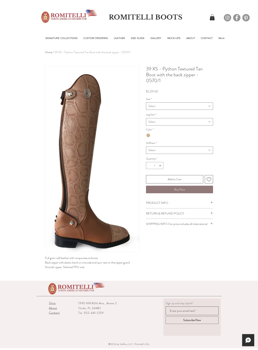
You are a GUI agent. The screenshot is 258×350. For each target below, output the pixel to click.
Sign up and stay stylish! (179, 303)
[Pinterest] (246, 17)
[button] (212, 17)
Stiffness (151, 143)
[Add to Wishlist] (209, 179)
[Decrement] (149, 165)
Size (149, 99)
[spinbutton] (154, 165)
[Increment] (160, 165)
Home (48, 52)
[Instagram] (227, 17)
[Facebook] (236, 17)
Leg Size (151, 114)
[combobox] (179, 106)
